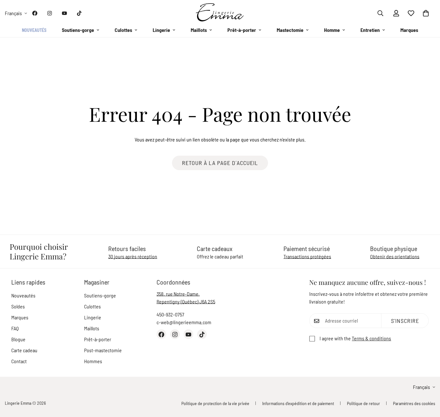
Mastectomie (290, 30)
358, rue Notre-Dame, (178, 294)
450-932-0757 (170, 315)
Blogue (18, 339)
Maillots (199, 30)
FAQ (15, 328)
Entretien (370, 30)
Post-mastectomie (103, 350)
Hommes (93, 361)
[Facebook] (34, 13)
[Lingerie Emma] (220, 13)
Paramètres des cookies (414, 403)
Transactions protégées (307, 257)
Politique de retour (363, 403)
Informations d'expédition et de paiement (298, 403)
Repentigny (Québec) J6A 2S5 (186, 302)
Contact (19, 361)
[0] (425, 13)
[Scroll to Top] (427, 381)
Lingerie (161, 30)
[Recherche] (380, 13)
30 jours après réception (132, 257)
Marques (409, 30)
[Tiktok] (79, 13)
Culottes (123, 30)
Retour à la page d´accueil (220, 162)
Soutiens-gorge (78, 30)
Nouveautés (34, 30)
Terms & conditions (371, 338)
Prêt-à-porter (241, 30)
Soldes (18, 307)
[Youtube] (64, 13)
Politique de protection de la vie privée (215, 403)
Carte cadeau (24, 350)
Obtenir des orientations (394, 257)
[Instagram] (49, 13)
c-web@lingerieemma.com (184, 322)
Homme (332, 30)
